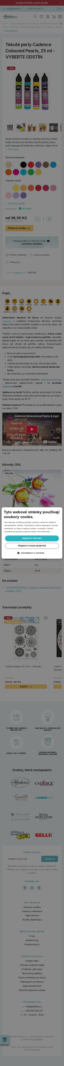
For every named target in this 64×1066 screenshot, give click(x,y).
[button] (32, 553)
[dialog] (32, 533)
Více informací (43, 531)
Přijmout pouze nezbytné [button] (32, 545)
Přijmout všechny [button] (32, 538)
